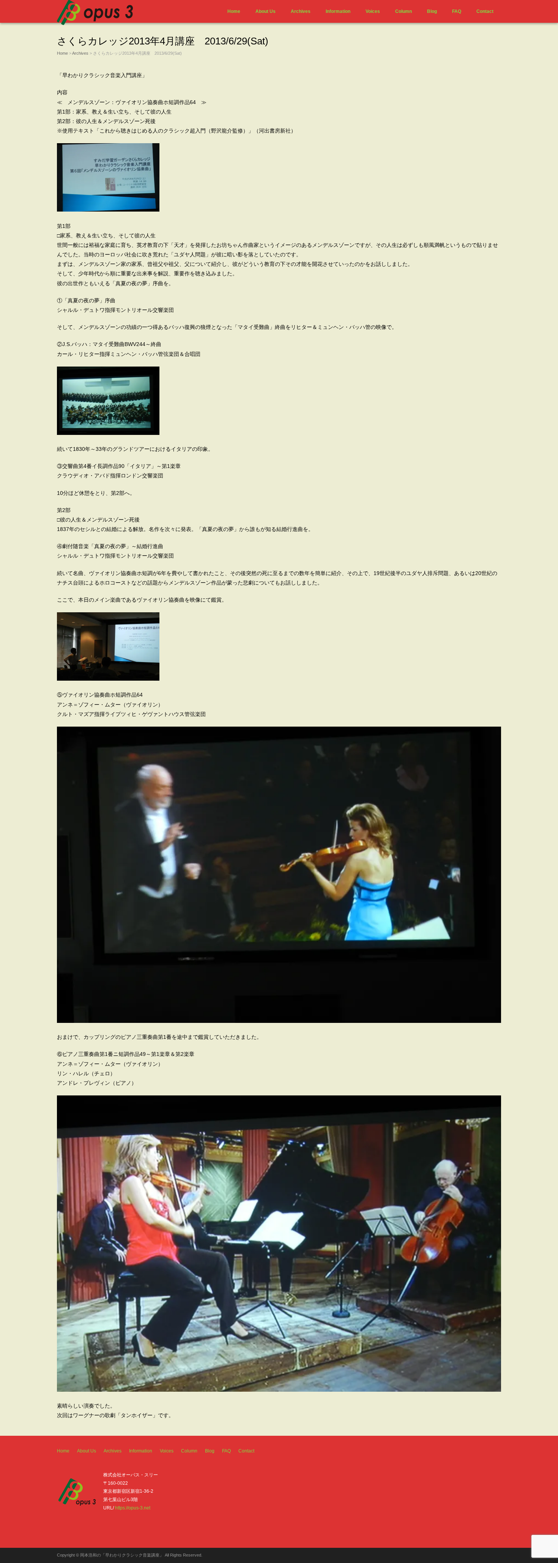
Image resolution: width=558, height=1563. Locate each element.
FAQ (456, 11)
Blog (432, 11)
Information (338, 11)
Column (403, 11)
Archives (301, 11)
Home (233, 11)
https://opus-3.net (132, 1508)
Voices (373, 11)
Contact (484, 11)
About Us (265, 11)
